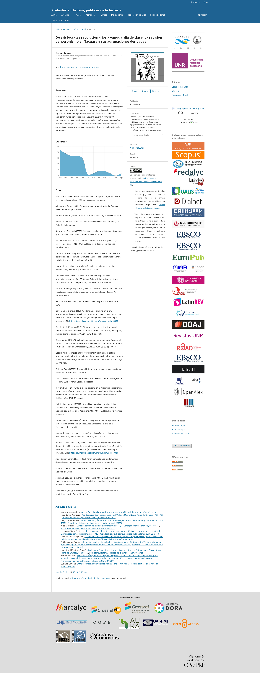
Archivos (65, 15)
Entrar (206, 2)
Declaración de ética (137, 15)
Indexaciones (117, 15)
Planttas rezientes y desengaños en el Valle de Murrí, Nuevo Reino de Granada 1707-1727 (122, 515)
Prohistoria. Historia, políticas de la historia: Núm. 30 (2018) (132, 534)
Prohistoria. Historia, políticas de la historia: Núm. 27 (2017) (88, 528)
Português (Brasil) (180, 95)
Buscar (203, 15)
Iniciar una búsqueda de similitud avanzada (90, 578)
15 (79, 572)
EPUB (156, 91)
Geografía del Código (91, 512)
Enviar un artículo (182, 445)
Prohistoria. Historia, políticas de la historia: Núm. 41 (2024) (106, 539)
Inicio (58, 29)
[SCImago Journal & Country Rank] (188, 108)
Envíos (104, 15)
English (175, 91)
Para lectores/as (178, 425)
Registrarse (195, 2)
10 (66, 572)
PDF (135, 91)
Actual (54, 15)
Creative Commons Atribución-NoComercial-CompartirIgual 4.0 (146, 181)
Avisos (78, 15)
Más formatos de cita (140, 135)
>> (86, 572)
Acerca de (90, 15)
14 (77, 572)
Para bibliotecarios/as (180, 433)
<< (57, 572)
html (146, 91)
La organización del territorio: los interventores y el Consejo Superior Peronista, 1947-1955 (118, 525)
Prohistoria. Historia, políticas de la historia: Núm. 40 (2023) (129, 512)
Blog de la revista (61, 20)
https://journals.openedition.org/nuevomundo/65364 (93, 321)
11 (68, 572)
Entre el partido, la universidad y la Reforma (97, 563)
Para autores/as (178, 429)
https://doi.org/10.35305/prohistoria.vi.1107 (80, 67)
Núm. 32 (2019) (80, 29)
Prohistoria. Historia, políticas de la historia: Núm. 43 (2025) (95, 523)
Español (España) (180, 87)
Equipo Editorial (157, 15)
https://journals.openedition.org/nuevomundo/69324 (93, 453)
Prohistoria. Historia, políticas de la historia (86, 10)
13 (74, 572)
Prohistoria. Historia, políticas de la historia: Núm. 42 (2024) (89, 517)
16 (82, 572)
